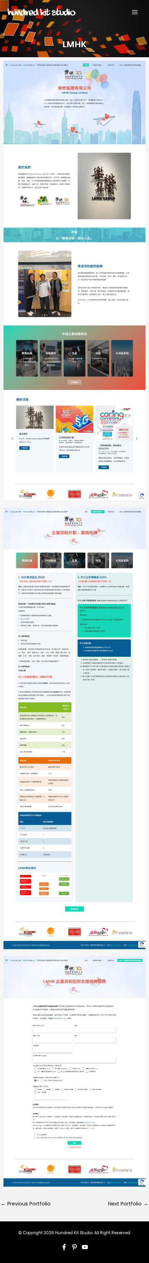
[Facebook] (64, 1247)
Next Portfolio (128, 1203)
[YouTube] (85, 1247)
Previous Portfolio (26, 1203)
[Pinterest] (74, 1247)
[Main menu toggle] (135, 12)
